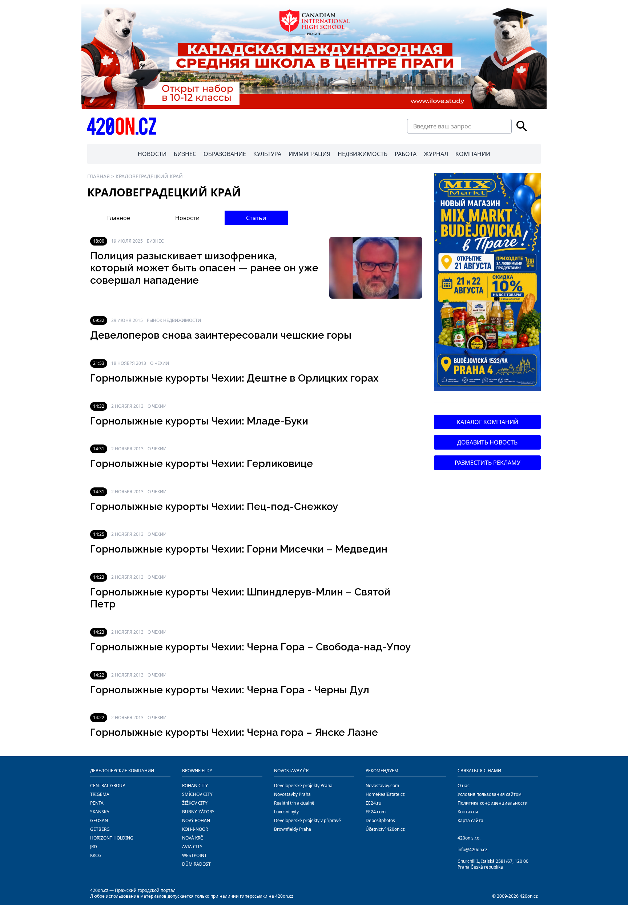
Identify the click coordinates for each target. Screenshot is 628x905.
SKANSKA (99, 812)
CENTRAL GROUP (107, 785)
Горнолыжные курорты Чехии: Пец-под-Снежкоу (214, 507)
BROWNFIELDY (197, 771)
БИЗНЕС (185, 154)
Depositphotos (380, 820)
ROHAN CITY (195, 785)
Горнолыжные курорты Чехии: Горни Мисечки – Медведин (238, 549)
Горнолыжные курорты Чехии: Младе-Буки (199, 421)
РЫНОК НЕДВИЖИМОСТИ (174, 320)
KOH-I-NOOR (195, 829)
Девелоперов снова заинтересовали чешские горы (220, 335)
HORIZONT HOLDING (111, 838)
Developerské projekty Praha (303, 785)
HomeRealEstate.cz (385, 794)
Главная (98, 176)
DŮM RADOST (196, 864)
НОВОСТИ (152, 154)
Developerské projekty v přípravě (307, 820)
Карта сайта (470, 820)
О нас (464, 785)
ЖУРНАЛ (436, 154)
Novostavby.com (382, 785)
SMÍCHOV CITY (197, 794)
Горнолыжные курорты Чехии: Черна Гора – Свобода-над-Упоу (250, 647)
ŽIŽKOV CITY (195, 803)
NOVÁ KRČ (192, 838)
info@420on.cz (472, 849)
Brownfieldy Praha (292, 829)
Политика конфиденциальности (493, 803)
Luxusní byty (286, 812)
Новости (187, 218)
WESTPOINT (194, 855)
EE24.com (376, 812)
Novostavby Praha (292, 794)
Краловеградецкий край (149, 176)
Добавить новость (487, 442)
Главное (118, 218)
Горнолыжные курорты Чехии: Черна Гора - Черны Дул (229, 690)
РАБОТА (405, 154)
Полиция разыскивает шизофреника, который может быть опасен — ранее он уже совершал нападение (204, 268)
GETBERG (100, 829)
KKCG (95, 855)
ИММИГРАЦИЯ (309, 154)
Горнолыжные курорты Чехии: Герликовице (201, 464)
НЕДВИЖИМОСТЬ (362, 154)
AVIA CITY (192, 847)
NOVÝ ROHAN (196, 820)
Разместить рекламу (487, 463)
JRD (93, 847)
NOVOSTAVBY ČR (291, 771)
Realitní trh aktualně (294, 803)
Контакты (468, 812)
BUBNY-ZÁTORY (198, 812)
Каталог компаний (487, 422)
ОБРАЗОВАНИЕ (225, 154)
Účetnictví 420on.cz (385, 829)
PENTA (97, 803)
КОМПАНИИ (472, 154)
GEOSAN (99, 820)
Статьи (256, 218)
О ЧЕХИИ (159, 363)
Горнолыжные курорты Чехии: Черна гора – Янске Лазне (234, 732)
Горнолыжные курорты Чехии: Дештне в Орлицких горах (234, 378)
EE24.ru (373, 803)
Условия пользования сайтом (490, 794)
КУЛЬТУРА (267, 154)
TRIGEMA (99, 794)
